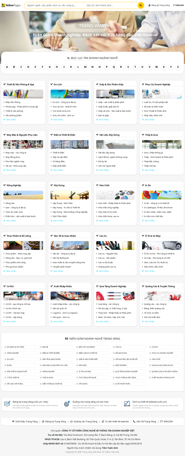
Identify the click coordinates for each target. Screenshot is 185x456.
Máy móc (83, 365)
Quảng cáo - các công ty (155, 304)
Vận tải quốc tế (59, 308)
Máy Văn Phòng (13, 102)
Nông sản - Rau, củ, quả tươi (19, 258)
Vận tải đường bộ (61, 258)
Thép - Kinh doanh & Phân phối (158, 157)
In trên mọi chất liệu (153, 216)
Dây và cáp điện (60, 157)
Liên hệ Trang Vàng (146, 421)
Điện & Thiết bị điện (64, 134)
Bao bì (45, 347)
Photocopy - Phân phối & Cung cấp (22, 106)
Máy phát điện (59, 165)
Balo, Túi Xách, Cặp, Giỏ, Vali (111, 317)
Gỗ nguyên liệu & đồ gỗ (126, 359)
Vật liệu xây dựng (109, 134)
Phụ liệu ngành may (15, 161)
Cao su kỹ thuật (105, 262)
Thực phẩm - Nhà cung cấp (18, 253)
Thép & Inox (151, 134)
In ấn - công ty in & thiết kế (156, 203)
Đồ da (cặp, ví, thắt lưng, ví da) (112, 308)
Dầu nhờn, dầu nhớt (153, 266)
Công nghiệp (13, 353)
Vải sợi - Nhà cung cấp (16, 165)
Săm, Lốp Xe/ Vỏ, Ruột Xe (156, 262)
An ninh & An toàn (15, 347)
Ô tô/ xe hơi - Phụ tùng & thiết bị (159, 253)
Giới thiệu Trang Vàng (26, 421)
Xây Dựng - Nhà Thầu (63, 203)
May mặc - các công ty (16, 152)
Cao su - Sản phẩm (107, 258)
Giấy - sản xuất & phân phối (111, 102)
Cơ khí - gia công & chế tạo (18, 304)
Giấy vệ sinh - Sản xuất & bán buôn (114, 111)
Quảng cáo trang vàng (90, 401)
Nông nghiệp (14, 185)
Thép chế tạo (150, 165)
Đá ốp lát (102, 161)
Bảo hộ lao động (87, 347)
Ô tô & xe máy (152, 235)
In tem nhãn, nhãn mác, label (157, 212)
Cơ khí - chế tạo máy (15, 312)
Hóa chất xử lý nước (107, 212)
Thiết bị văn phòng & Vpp (20, 84)
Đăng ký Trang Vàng (160, 5)
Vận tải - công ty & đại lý (64, 253)
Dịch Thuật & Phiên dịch (155, 111)
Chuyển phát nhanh (62, 266)
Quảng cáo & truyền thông (160, 286)
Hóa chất (104, 185)
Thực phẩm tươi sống (16, 262)
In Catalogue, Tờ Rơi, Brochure (158, 207)
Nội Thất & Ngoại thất (17, 371)
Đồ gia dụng (121, 353)
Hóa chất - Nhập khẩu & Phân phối (114, 203)
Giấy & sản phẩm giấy (111, 84)
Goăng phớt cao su (107, 266)
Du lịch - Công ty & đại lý (64, 102)
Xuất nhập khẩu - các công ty (66, 304)
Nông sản (10, 203)
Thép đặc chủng (151, 161)
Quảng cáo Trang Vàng (85, 421)
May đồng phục (13, 157)
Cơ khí (10, 286)
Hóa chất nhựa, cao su (108, 216)
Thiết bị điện (58, 152)
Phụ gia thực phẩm (14, 266)
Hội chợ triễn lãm (152, 317)
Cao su (103, 235)
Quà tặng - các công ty (108, 304)
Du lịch (58, 84)
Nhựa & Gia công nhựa (162, 365)
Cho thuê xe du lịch (62, 111)
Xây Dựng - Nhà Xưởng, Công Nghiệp (70, 212)
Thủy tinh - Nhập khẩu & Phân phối (114, 312)
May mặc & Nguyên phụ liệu (22, 134)
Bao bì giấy (103, 115)
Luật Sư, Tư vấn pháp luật (156, 102)
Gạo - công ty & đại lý (16, 207)
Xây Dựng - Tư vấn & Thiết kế (66, 207)
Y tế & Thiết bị (13, 377)
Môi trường (121, 365)
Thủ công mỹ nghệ (87, 377)
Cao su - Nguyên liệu (108, 253)
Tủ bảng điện (59, 161)
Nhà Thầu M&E (60, 216)
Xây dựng (59, 185)
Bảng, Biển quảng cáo (154, 308)
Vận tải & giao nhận (65, 235)
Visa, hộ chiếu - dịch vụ (63, 115)
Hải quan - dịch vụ (61, 317)
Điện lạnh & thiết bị (88, 353)
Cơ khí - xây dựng (14, 317)
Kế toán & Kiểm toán (153, 106)
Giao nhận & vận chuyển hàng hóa (69, 262)
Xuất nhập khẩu (63, 286)
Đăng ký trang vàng (30, 401)
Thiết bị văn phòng (14, 111)
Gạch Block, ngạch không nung (112, 157)
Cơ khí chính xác (13, 308)
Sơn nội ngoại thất (106, 165)
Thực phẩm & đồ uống (19, 235)
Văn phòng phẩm (14, 115)
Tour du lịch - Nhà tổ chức (65, 106)
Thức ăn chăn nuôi (14, 212)
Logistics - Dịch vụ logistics (65, 312)
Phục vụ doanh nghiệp (157, 84)
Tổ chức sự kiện (151, 312)
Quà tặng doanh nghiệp (112, 286)
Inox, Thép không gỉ (153, 152)
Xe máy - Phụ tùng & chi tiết (157, 258)
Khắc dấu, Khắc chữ (153, 115)
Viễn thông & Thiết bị (52, 383)
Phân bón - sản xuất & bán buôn (21, 216)
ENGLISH (179, 5)
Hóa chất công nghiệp (108, 207)
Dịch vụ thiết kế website (150, 401)
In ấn (148, 185)
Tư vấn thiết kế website (117, 421)
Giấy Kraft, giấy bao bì (108, 106)
